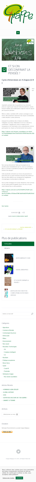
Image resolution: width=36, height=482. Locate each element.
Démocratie (20, 216)
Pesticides (7, 371)
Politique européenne (9, 360)
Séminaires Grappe (8, 374)
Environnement (7, 341)
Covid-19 (14, 216)
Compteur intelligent (10, 352)
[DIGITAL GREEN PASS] (9, 269)
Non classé (6, 344)
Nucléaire (5, 357)
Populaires (8, 244)
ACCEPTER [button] (19, 478)
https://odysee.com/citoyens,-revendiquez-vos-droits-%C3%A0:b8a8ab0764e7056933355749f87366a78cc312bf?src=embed (18, 133)
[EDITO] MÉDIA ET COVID (23, 258)
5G (5, 349)
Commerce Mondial (8, 330)
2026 (4, 395)
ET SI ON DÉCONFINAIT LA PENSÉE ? (14, 229)
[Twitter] (18, 451)
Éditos (4, 338)
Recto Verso (6, 363)
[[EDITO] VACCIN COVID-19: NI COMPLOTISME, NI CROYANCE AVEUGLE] (6, 293)
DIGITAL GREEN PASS (25, 227)
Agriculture (6, 327)
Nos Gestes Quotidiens (10, 376)
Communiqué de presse (9, 333)
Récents (7, 248)
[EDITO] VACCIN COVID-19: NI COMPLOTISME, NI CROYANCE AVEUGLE (19, 293)
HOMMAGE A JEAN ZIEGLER (10, 389)
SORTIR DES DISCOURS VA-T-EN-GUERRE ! (15, 397)
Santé (26, 216)
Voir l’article (5, 206)
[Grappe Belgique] (18, 14)
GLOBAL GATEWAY (8, 392)
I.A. (5, 355)
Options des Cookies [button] (8, 478)
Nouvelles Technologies (10, 346)
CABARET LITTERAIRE (9, 400)
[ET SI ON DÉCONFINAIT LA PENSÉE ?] (18, 49)
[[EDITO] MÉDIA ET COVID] (9, 258)
